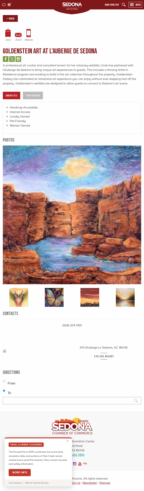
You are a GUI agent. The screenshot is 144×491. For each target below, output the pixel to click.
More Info (19, 472)
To (9, 393)
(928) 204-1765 (72, 325)
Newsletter (90, 483)
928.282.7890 (75, 455)
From (11, 383)
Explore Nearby (104, 356)
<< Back (10, 18)
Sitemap (104, 483)
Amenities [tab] (11, 95)
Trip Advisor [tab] (33, 95)
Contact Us (73, 483)
